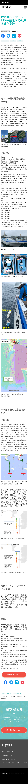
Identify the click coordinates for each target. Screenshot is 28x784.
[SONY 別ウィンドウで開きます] (6, 2)
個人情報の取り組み (7, 759)
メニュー (25, 7)
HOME (3, 693)
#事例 (13, 40)
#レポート (5, 40)
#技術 (20, 40)
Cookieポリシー (6, 755)
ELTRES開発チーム (5, 31)
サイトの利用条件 (7, 751)
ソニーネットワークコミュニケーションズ (14, 762)
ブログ (9, 693)
